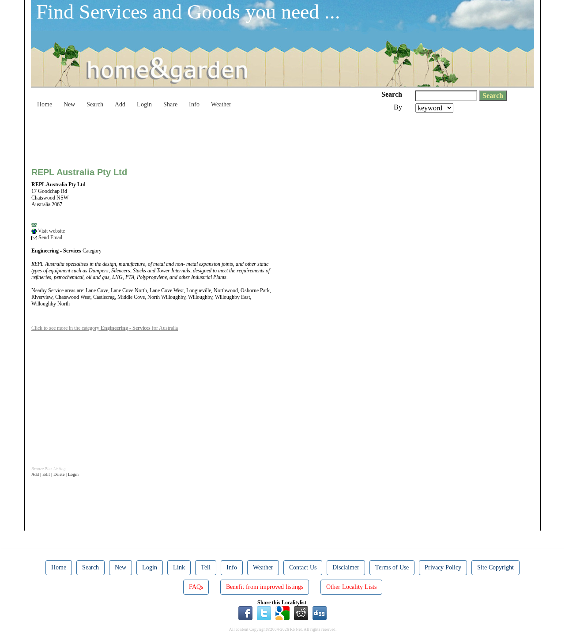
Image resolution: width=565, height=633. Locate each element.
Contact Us (302, 567)
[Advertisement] (192, 137)
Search (95, 104)
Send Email (49, 237)
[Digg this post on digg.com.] (319, 613)
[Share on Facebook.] (245, 613)
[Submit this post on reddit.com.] (301, 613)
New (69, 104)
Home (44, 104)
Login (144, 104)
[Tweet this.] (264, 613)
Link (179, 567)
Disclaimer (345, 567)
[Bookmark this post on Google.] (282, 613)
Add (120, 104)
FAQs (196, 587)
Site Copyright (495, 567)
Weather (221, 104)
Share (170, 104)
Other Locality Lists (351, 587)
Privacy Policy (443, 567)
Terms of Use (392, 567)
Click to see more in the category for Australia (104, 328)
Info (194, 104)
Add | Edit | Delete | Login (55, 474)
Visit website (51, 231)
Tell (206, 567)
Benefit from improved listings (264, 587)
